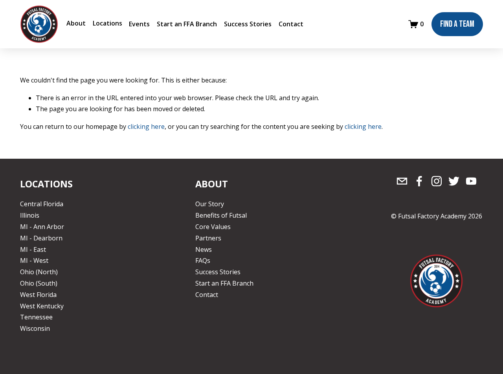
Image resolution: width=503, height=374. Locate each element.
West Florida (38, 294)
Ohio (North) (39, 272)
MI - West (34, 260)
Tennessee (36, 317)
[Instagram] (436, 181)
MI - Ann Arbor (42, 226)
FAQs (202, 260)
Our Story (209, 204)
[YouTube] (471, 181)
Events (139, 24)
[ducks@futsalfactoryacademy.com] (402, 181)
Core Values (213, 226)
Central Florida (41, 204)
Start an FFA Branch (187, 24)
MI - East (33, 249)
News (203, 249)
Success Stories (248, 24)
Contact (291, 24)
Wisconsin (35, 328)
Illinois (29, 215)
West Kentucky (42, 306)
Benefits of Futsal (221, 215)
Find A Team (457, 24)
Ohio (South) (38, 283)
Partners (208, 238)
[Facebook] (419, 181)
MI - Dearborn (41, 238)
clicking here (146, 126)
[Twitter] (453, 181)
